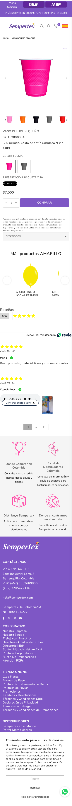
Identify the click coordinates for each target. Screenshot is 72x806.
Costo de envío (31, 143)
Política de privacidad (28, 769)
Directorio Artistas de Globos (23, 642)
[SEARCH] (41, 26)
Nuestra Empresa (15, 631)
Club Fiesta (10, 677)
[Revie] (64, 335)
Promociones (12, 692)
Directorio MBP (13, 646)
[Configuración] (64, 26)
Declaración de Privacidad (20, 703)
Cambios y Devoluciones (20, 695)
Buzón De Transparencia (19, 657)
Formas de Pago (14, 680)
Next (66, 78)
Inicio (6, 38)
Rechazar (35, 787)
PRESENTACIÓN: (23, 177)
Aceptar (35, 778)
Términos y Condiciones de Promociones (30, 710)
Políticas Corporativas (18, 653)
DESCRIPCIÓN (13, 236)
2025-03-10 (7, 351)
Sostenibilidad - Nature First (22, 649)
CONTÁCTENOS (14, 562)
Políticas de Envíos (15, 688)
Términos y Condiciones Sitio (23, 699)
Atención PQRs (13, 661)
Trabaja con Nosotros (17, 638)
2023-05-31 (7, 382)
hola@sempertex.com (18, 598)
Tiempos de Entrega (16, 706)
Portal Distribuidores (17, 730)
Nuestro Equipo (13, 635)
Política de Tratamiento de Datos (25, 684)
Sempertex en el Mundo (19, 726)
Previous (5, 78)
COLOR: (13, 156)
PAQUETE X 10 (10, 183)
